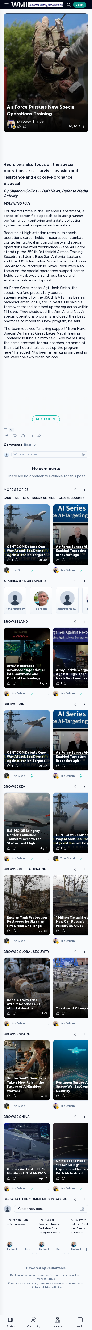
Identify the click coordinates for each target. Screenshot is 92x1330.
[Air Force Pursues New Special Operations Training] (46, 73)
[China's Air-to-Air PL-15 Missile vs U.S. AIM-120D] (27, 1153)
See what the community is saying (35, 1199)
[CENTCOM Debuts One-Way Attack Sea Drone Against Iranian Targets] (27, 534)
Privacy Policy (53, 1287)
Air (11, 429)
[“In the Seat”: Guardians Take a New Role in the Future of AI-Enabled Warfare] (27, 1070)
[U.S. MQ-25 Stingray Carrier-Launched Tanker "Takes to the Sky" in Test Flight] (27, 823)
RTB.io (51, 1278)
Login (80, 4)
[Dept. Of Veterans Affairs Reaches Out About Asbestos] (27, 988)
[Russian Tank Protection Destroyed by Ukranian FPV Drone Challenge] (27, 905)
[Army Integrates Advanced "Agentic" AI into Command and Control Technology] (27, 658)
